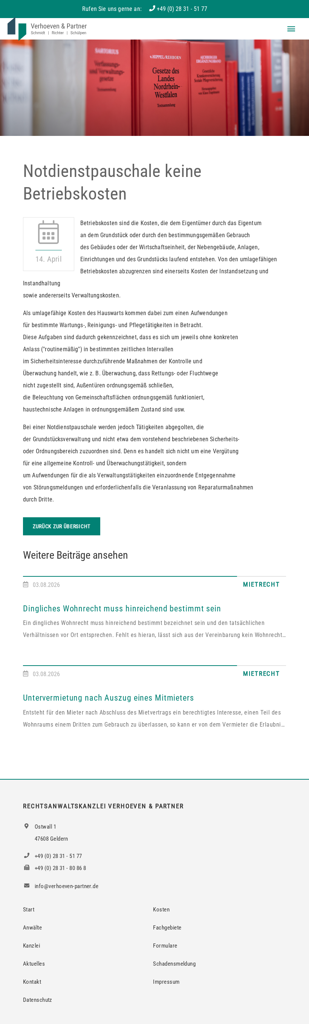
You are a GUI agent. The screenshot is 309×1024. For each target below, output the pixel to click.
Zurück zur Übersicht (61, 526)
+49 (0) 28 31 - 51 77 (182, 8)
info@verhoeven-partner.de (66, 886)
